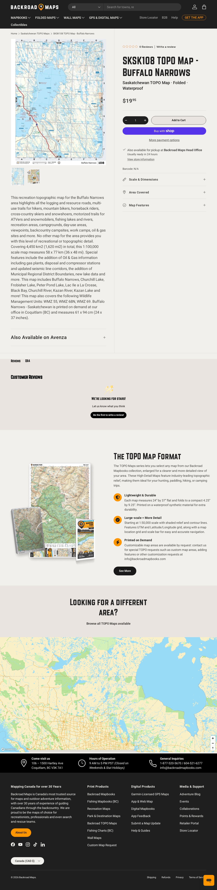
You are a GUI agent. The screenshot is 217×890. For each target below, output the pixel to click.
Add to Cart (178, 120)
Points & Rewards (191, 816)
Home (14, 33)
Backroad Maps (27, 877)
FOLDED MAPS (45, 17)
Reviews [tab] (16, 361)
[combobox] (124, 7)
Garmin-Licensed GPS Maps (150, 794)
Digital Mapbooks (143, 808)
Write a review (166, 46)
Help (174, 17)
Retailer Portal (189, 823)
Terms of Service (197, 877)
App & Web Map (142, 801)
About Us (21, 832)
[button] (204, 7)
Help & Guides (140, 830)
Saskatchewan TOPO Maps (35, 33)
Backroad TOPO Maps (102, 823)
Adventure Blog (190, 794)
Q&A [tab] (27, 361)
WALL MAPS (72, 17)
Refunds (166, 877)
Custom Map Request (102, 845)
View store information (140, 159)
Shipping (151, 877)
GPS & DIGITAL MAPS (104, 17)
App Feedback (141, 816)
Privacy (180, 877)
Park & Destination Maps (103, 816)
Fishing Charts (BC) (100, 830)
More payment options (164, 140)
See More (125, 571)
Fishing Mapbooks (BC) (103, 801)
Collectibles (19, 25)
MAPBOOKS (19, 17)
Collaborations (189, 808)
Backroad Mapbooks (101, 794)
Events (184, 801)
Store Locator (149, 17)
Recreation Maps (98, 808)
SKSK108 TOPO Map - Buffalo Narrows (73, 33)
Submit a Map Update (146, 823)
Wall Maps (94, 838)
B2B (164, 17)
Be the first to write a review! (108, 415)
